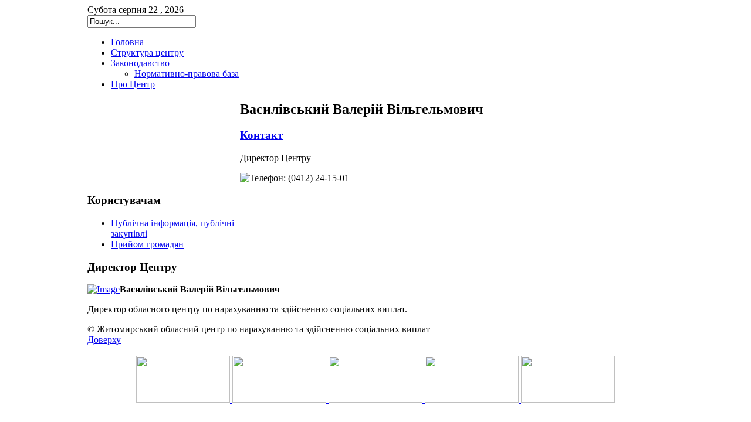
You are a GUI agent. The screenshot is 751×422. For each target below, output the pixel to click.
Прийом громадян (147, 244)
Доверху (104, 340)
